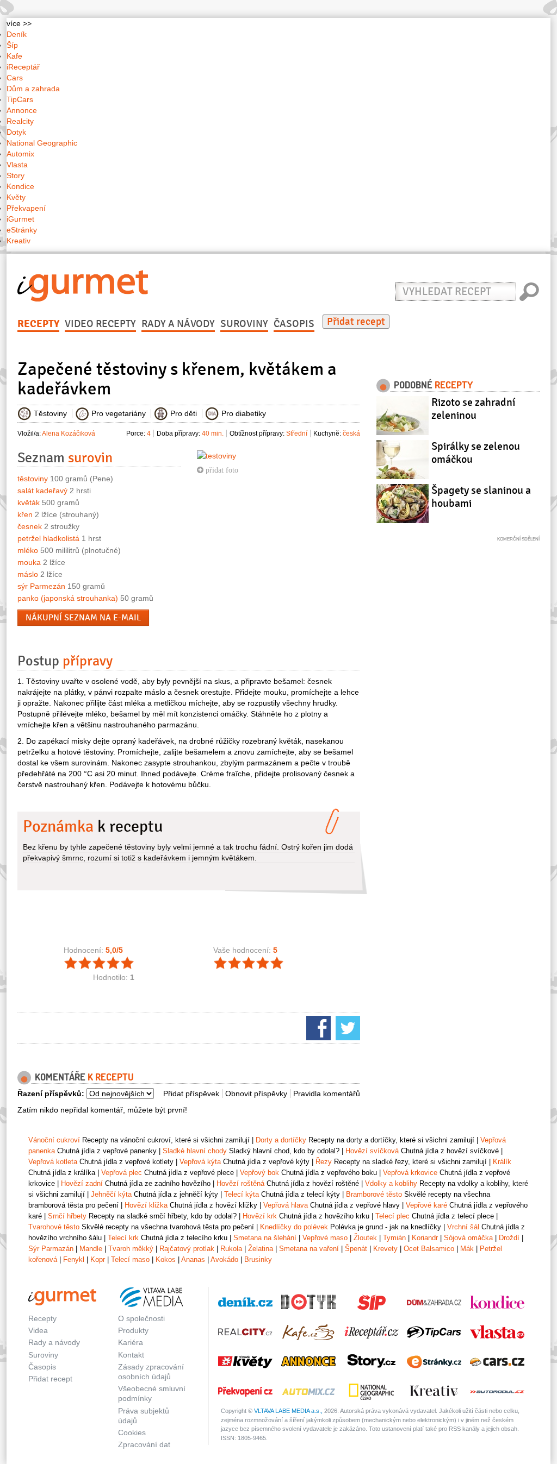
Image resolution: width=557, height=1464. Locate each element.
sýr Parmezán (41, 586)
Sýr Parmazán (50, 1249)
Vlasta (17, 164)
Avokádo (224, 1259)
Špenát (356, 1249)
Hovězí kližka (146, 1205)
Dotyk (16, 132)
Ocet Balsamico (429, 1249)
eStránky (22, 229)
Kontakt (131, 1354)
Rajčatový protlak (186, 1249)
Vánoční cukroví (54, 1140)
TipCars (20, 99)
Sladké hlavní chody (195, 1151)
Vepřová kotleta (52, 1162)
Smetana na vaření (309, 1249)
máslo (27, 574)
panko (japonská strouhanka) (67, 598)
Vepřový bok (259, 1172)
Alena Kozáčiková (68, 433)
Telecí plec (392, 1216)
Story (15, 175)
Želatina (260, 1249)
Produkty (133, 1330)
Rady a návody (178, 323)
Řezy (323, 1162)
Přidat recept (356, 321)
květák (28, 502)
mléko (27, 550)
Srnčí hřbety (67, 1216)
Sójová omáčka (468, 1238)
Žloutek (365, 1238)
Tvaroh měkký (130, 1249)
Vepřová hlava (285, 1205)
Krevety (385, 1249)
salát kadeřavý (42, 490)
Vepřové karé (426, 1205)
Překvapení (26, 208)
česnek (29, 526)
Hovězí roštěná (240, 1183)
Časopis (294, 323)
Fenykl (73, 1259)
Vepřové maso (325, 1238)
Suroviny (244, 323)
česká (351, 433)
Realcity (20, 121)
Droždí (509, 1238)
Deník (17, 34)
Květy (16, 197)
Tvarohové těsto (53, 1227)
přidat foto (220, 470)
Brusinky (258, 1259)
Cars (15, 77)
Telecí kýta (241, 1194)
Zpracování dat (144, 1444)
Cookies (132, 1432)
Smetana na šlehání (264, 1238)
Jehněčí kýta (111, 1194)
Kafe (14, 56)
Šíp (12, 45)
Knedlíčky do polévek (294, 1227)
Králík (502, 1162)
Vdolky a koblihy (391, 1183)
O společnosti (141, 1318)
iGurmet (20, 219)
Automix (20, 153)
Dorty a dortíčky (281, 1140)
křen (25, 514)
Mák (467, 1249)
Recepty (38, 323)
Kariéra (130, 1342)
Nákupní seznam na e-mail (83, 617)
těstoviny (32, 478)
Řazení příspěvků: (50, 1093)
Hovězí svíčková (372, 1151)
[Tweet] (346, 1027)
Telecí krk (123, 1238)
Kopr (97, 1259)
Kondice (20, 186)
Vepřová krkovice (410, 1172)
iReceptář (23, 66)
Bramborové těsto (374, 1194)
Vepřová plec (121, 1172)
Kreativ (18, 240)
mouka (29, 562)
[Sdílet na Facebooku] (317, 1027)
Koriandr (425, 1238)
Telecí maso (130, 1259)
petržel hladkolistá (48, 538)
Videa (38, 1330)
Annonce (22, 110)
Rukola (231, 1249)
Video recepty (100, 323)
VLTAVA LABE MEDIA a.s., (288, 1411)
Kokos (166, 1259)
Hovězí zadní (82, 1183)
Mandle (90, 1249)
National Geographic (42, 143)
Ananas (193, 1259)
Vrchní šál (463, 1227)
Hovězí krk (260, 1216)
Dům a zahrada (33, 88)
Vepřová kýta (200, 1162)
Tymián (394, 1238)
